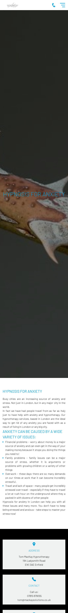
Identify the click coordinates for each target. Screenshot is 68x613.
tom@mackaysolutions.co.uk (34, 599)
